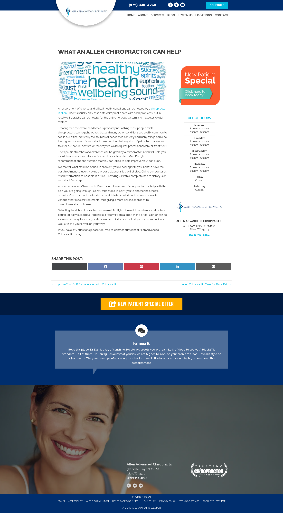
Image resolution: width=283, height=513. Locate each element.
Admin (61, 501)
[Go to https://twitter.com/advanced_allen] (176, 5)
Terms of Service (189, 501)
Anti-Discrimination (97, 501)
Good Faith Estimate (214, 501)
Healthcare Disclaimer (125, 501)
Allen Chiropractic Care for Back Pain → (207, 284)
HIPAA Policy (149, 501)
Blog (171, 15)
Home (131, 15)
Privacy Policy (167, 501)
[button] (141, 304)
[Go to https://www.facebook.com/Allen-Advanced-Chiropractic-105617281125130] (170, 5)
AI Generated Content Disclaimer (142, 508)
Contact (222, 15)
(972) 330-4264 (142, 5)
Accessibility (75, 501)
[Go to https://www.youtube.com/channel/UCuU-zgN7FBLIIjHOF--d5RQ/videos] (182, 5)
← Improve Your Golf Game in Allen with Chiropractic (84, 284)
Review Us (185, 15)
